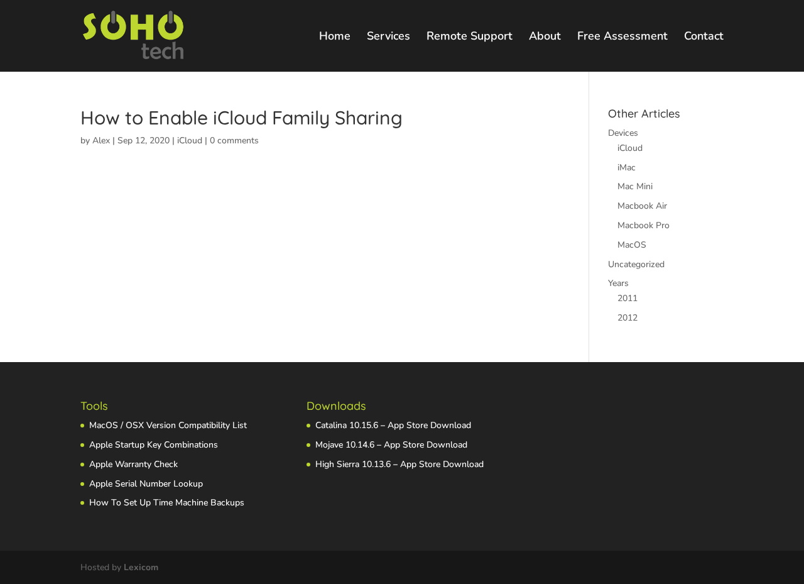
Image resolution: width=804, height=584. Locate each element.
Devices (623, 133)
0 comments (234, 140)
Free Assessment (622, 37)
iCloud (189, 140)
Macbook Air (642, 206)
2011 (627, 298)
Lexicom (141, 567)
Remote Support (469, 37)
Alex (101, 140)
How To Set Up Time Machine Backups (166, 503)
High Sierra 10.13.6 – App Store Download (399, 464)
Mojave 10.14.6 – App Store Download (391, 445)
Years (618, 283)
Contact (704, 37)
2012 (627, 318)
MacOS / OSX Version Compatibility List (168, 425)
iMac (626, 168)
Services (388, 37)
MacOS (631, 245)
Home (334, 37)
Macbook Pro (643, 225)
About (545, 37)
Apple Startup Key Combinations (153, 445)
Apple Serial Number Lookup (146, 484)
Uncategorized (636, 264)
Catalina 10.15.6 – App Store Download (393, 425)
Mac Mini (635, 186)
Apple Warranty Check (133, 464)
